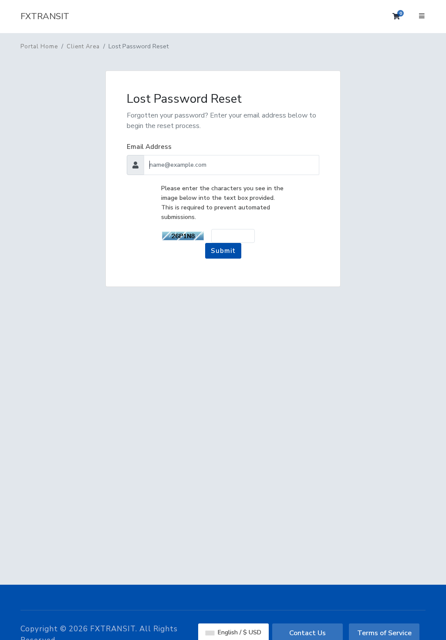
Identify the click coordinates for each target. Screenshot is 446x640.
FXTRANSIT (44, 16)
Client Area (83, 47)
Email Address (149, 146)
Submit (223, 250)
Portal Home (39, 47)
